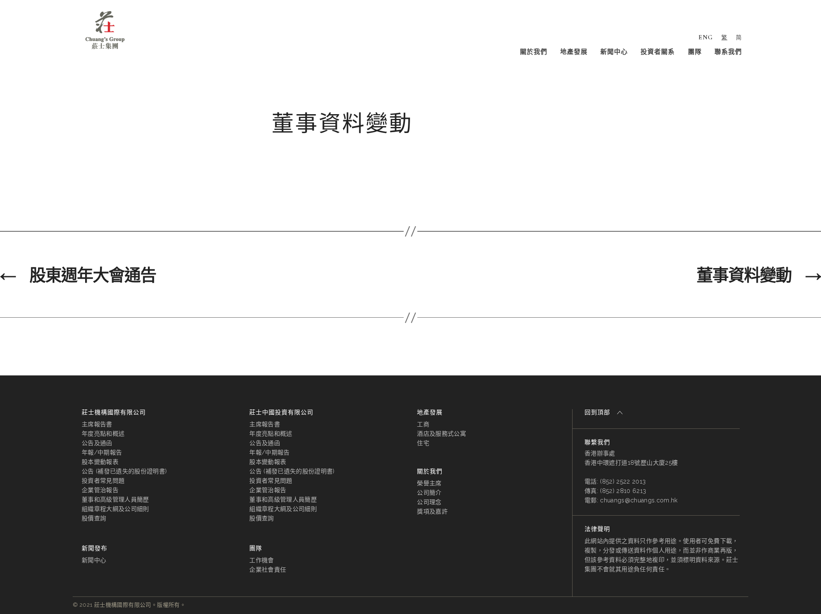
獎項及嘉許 (432, 511)
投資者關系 (658, 52)
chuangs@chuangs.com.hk (638, 500)
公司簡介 (429, 492)
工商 (423, 424)
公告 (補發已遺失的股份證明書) (124, 471)
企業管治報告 (100, 490)
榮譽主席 (429, 483)
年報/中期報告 (102, 452)
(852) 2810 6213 (623, 490)
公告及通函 (97, 443)
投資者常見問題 (103, 480)
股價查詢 (94, 518)
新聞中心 (614, 52)
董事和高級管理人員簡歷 (115, 499)
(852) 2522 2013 (623, 481)
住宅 (423, 443)
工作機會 (261, 560)
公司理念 (429, 502)
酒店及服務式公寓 (441, 433)
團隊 (695, 52)
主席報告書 (97, 424)
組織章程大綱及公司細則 (115, 508)
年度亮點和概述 (103, 433)
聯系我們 (728, 52)
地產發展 (574, 52)
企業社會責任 (267, 569)
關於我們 (533, 52)
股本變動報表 (100, 461)
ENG (705, 37)
